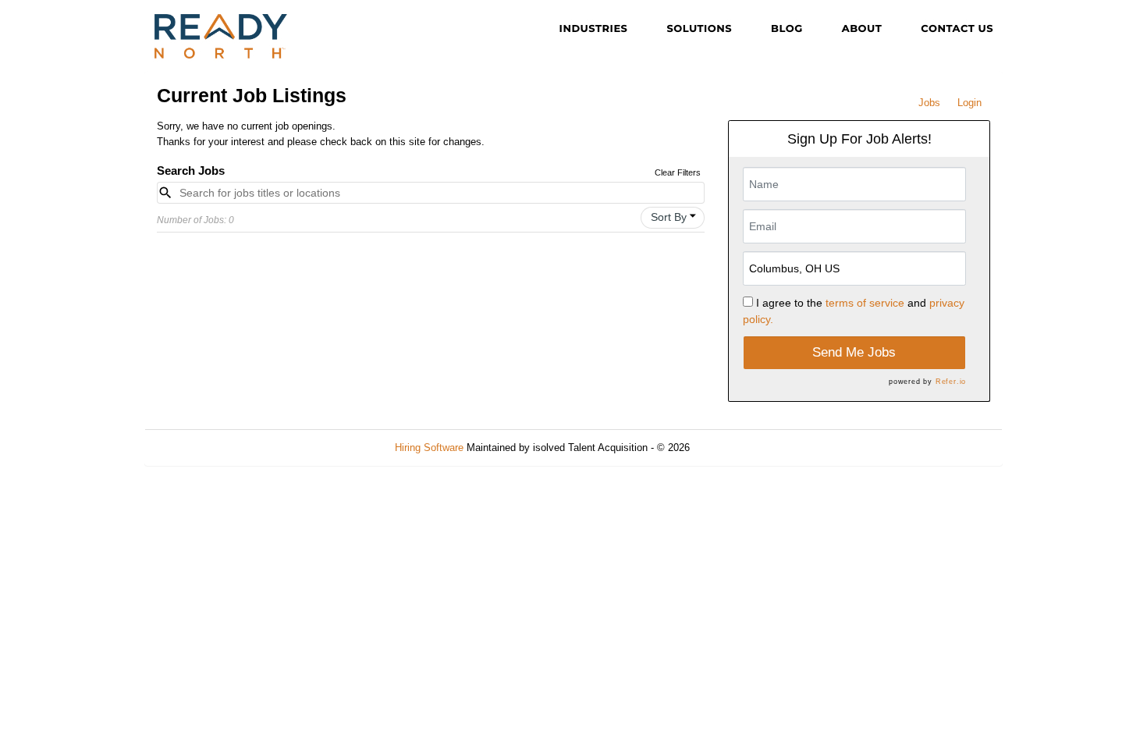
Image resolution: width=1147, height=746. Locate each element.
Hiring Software (429, 447)
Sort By (669, 217)
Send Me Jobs (854, 352)
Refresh (735, 447)
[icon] (693, 216)
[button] (673, 218)
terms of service (865, 303)
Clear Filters (678, 172)
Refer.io (951, 381)
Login (969, 102)
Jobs (929, 102)
